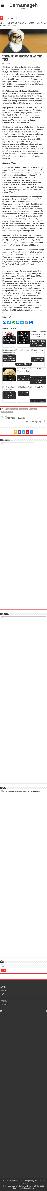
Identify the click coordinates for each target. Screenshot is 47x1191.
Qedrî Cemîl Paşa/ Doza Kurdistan (34, 421)
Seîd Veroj (24, 409)
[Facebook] (19, 432)
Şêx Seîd (33, 409)
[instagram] (31, 432)
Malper (5, 23)
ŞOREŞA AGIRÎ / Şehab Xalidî (15, 417)
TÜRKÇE (4, 1004)
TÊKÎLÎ (3, 994)
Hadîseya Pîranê (12, 409)
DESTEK (4, 990)
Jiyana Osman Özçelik (13, 18)
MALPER (4, 1001)
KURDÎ (12, 23)
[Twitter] (23, 432)
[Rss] (15, 432)
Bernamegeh (23, 5)
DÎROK (19, 23)
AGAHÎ (3, 987)
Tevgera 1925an (7, 411)
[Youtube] (27, 432)
